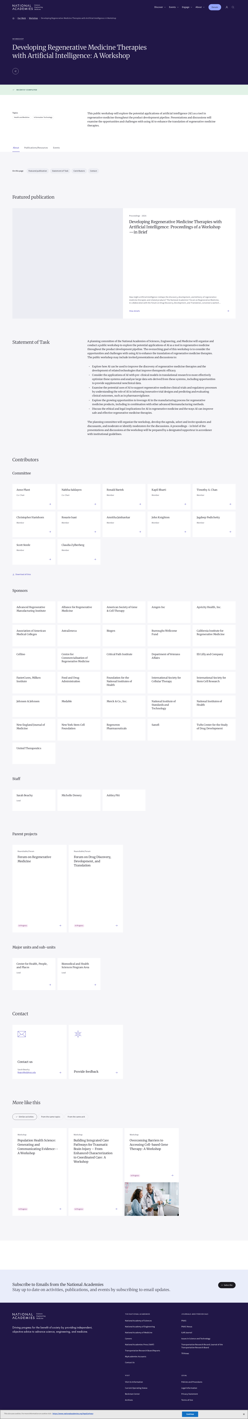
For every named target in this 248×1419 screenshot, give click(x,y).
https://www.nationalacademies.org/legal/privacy (72, 1414)
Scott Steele (23, 545)
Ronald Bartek (115, 489)
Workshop (18, 39)
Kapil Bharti (159, 489)
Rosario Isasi (69, 517)
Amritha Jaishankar (118, 517)
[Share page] (15, 71)
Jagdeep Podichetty (208, 517)
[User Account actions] (226, 7)
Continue (190, 1414)
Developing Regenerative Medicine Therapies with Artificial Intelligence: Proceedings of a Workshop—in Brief (175, 227)
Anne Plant (23, 489)
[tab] (16, 148)
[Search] (233, 7)
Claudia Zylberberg (73, 545)
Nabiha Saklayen (72, 489)
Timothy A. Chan (207, 489)
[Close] (244, 1414)
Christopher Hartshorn (30, 517)
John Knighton (161, 517)
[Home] (13, 18)
